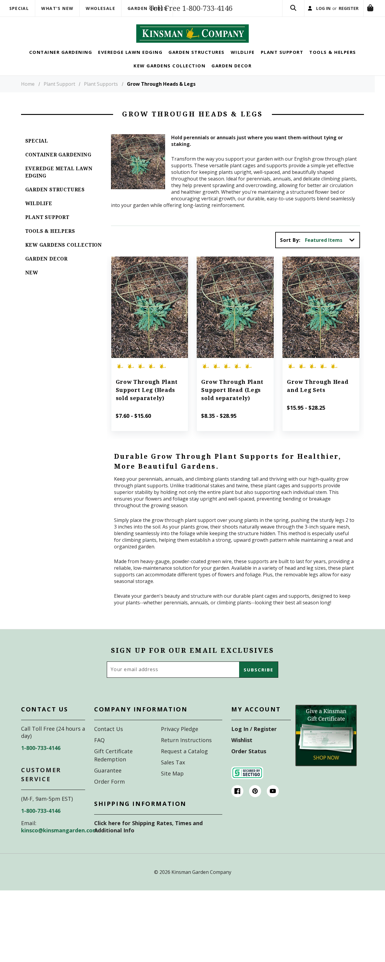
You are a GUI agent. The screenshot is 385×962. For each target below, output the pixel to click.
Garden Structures (55, 199)
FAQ (99, 750)
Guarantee (108, 780)
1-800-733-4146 (40, 757)
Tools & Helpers (50, 241)
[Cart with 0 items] (276, 40)
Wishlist (241, 750)
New (31, 282)
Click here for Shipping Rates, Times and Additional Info (148, 836)
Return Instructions (186, 750)
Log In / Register (254, 738)
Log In (309, 13)
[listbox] (331, 249)
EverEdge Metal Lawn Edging (59, 182)
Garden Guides (147, 8)
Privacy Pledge (179, 738)
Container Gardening (58, 165)
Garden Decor (46, 269)
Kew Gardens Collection (63, 255)
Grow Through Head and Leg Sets (317, 396)
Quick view (149, 309)
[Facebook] (237, 801)
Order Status (248, 761)
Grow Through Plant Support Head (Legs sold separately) (232, 400)
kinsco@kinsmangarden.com (59, 840)
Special (19, 8)
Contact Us (108, 738)
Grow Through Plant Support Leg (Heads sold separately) (147, 400)
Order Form (109, 791)
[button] (326, 745)
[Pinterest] (255, 801)
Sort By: (290, 250)
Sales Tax (173, 772)
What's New (57, 8)
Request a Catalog (184, 761)
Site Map (172, 783)
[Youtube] (273, 801)
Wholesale (100, 8)
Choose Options (149, 325)
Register (340, 13)
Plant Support (47, 227)
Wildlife (38, 213)
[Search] (276, 13)
